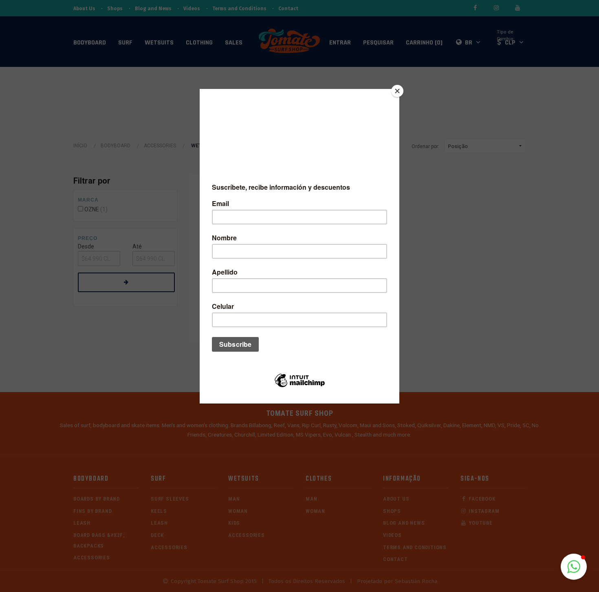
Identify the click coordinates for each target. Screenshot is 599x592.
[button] (574, 567)
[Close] (397, 91)
